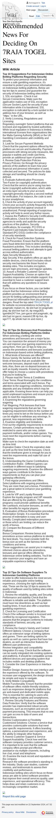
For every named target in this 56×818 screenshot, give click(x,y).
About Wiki (19, 812)
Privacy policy (8, 812)
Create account (32, 6)
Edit (38, 16)
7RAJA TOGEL (42, 302)
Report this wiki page (14, 796)
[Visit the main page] (12, 12)
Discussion (43, 10)
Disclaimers (31, 812)
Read (31, 16)
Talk (43, 3)
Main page (31, 10)
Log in (43, 6)
